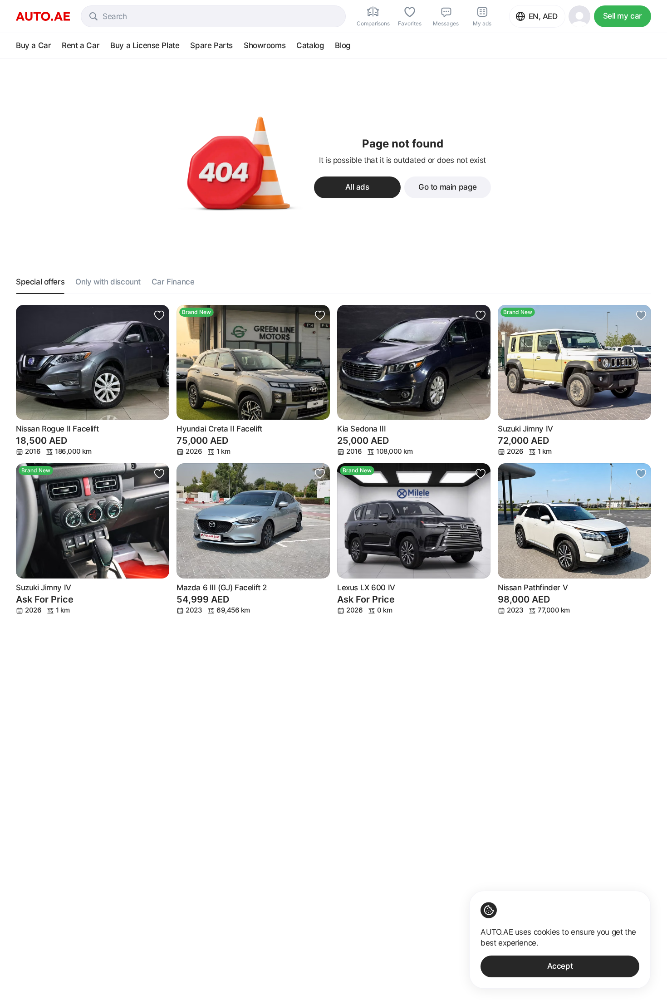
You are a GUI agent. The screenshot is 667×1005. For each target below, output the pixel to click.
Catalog (310, 45)
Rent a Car (80, 45)
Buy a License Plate (144, 45)
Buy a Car (33, 45)
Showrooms (264, 45)
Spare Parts (211, 45)
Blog (342, 45)
